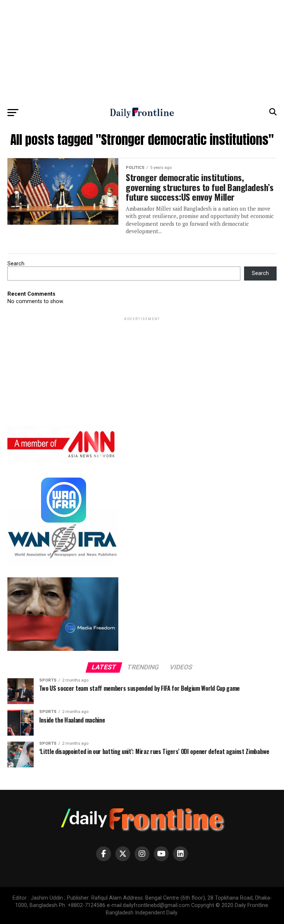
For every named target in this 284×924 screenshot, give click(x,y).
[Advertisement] (142, 51)
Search (15, 264)
